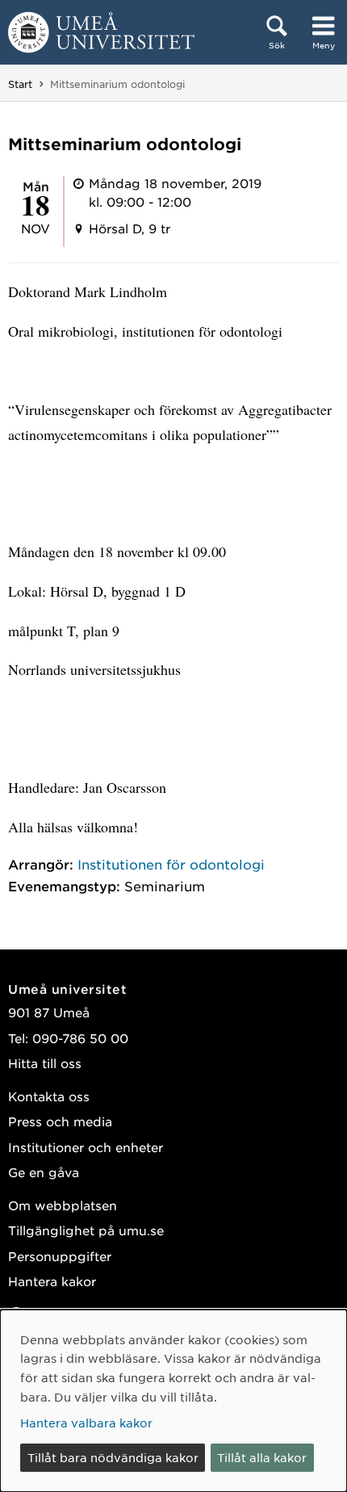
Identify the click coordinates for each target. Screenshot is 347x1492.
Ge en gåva (43, 1172)
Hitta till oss (45, 1063)
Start (20, 84)
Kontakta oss (49, 1096)
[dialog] (173, 1401)
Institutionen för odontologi (171, 864)
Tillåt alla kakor (262, 1457)
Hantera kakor (52, 1281)
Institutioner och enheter (85, 1147)
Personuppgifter (59, 1256)
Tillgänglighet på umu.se (86, 1230)
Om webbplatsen (62, 1205)
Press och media (60, 1121)
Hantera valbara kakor (86, 1422)
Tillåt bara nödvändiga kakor (113, 1457)
